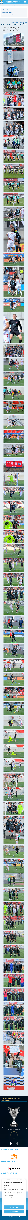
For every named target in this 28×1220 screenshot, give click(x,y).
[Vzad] (2, 1128)
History (14, 1143)
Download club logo (8, 15)
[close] (23, 1179)
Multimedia (7, 5)
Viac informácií (8, 1197)
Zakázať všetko (14, 1207)
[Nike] (14, 1156)
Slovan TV (5, 9)
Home (2, 5)
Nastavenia (14, 1203)
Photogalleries (14, 5)
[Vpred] (26, 1128)
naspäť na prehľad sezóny (19, 22)
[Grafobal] (14, 1168)
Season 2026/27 (22, 5)
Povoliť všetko (14, 1211)
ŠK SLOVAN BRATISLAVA (13, 2)
